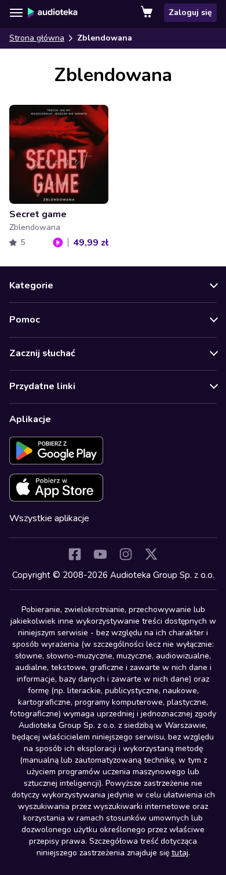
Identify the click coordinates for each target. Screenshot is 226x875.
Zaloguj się (190, 12)
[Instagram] (126, 554)
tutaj (180, 852)
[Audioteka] (53, 12)
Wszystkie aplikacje (49, 518)
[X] (151, 554)
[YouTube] (100, 554)
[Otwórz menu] (16, 13)
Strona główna (36, 37)
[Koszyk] (148, 13)
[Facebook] (75, 554)
